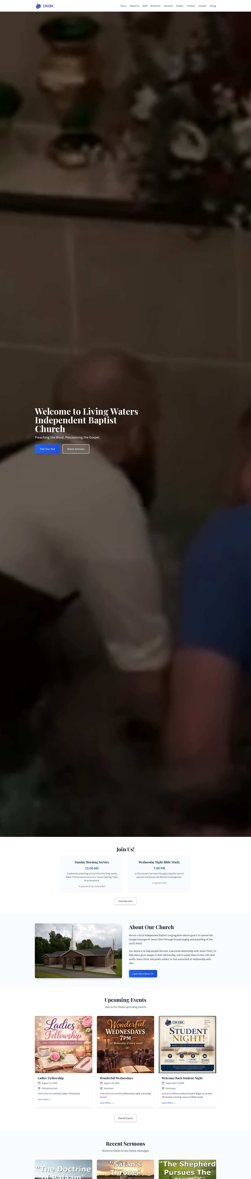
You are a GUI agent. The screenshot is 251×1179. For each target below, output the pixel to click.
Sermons (168, 5)
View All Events (125, 1118)
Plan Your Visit (47, 449)
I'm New (191, 5)
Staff (144, 5)
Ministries (156, 5)
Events (179, 5)
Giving (213, 5)
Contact (202, 5)
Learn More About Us (143, 973)
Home (123, 5)
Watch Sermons (75, 449)
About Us (134, 5)
